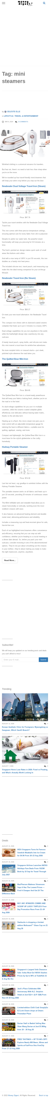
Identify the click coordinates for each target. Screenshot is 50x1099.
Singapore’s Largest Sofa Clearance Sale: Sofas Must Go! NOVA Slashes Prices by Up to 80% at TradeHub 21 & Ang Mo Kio (24, 974)
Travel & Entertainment (26, 116)
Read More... (10, 560)
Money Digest (13, 1095)
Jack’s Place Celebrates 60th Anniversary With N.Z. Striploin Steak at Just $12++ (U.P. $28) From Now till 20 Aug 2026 (24, 993)
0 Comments (23, 121)
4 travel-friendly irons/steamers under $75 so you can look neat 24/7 (24, 101)
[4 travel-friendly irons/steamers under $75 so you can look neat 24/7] (25, 143)
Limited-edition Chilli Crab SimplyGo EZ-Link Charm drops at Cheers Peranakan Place (32, 1011)
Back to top (43, 1095)
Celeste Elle (13, 112)
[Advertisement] (25, 35)
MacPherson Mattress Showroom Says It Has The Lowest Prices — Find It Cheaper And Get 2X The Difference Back (23, 889)
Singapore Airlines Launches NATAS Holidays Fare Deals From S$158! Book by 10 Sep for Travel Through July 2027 (24, 870)
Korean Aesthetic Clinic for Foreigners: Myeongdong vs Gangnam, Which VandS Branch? (25, 728)
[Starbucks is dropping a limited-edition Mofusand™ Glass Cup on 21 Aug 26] (8, 925)
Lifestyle (8, 116)
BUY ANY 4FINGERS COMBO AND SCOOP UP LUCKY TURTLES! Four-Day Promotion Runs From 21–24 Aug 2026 (24, 908)
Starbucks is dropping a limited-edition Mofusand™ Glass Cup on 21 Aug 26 (32, 925)
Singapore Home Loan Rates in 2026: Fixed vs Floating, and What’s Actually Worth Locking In (25, 771)
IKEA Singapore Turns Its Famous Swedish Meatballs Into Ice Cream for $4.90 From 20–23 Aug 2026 (31, 853)
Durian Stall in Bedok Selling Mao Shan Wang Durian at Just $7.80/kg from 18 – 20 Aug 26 (31, 1026)
